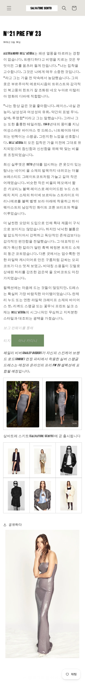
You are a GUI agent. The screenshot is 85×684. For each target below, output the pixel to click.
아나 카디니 (27, 341)
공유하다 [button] (15, 525)
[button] (9, 8)
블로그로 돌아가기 (45, 677)
